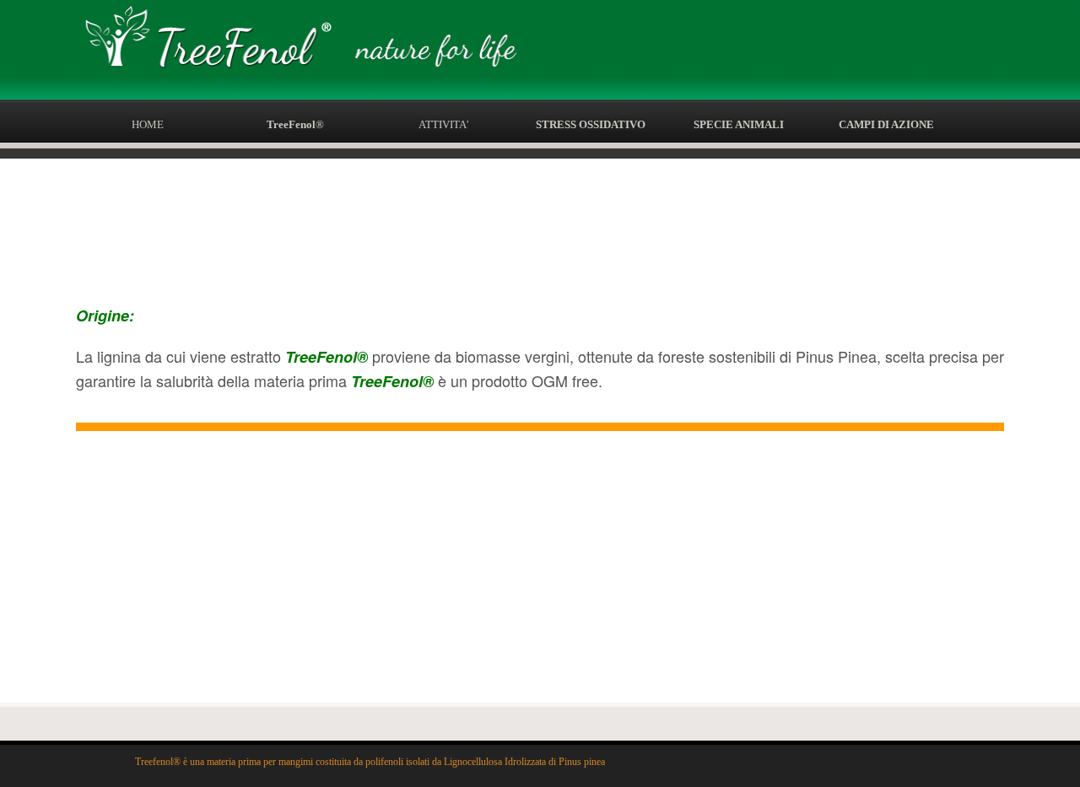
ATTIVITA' (443, 124)
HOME (148, 124)
